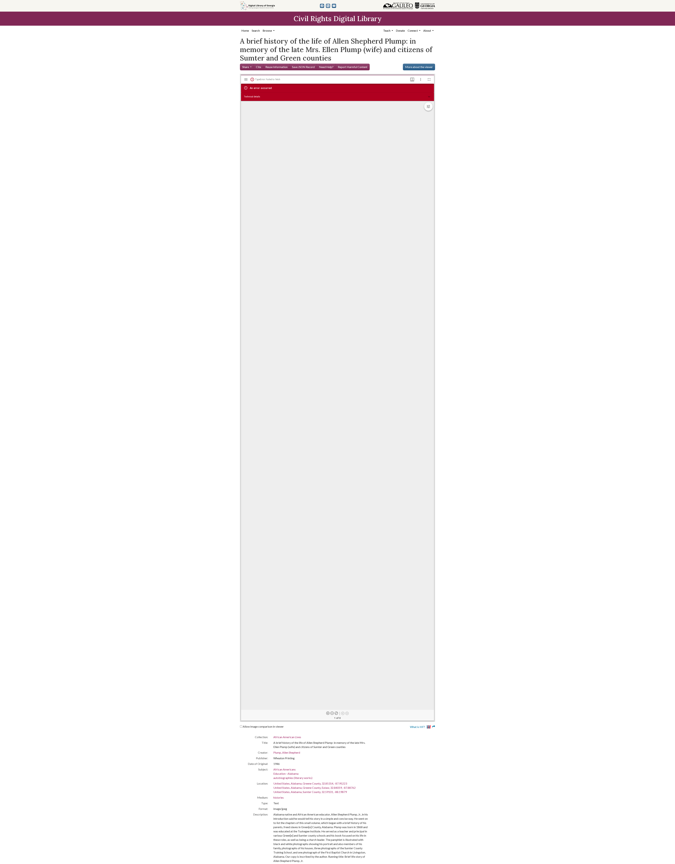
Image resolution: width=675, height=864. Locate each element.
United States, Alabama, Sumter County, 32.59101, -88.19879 (310, 792)
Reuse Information (276, 67)
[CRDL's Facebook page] (322, 6)
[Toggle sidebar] (246, 79)
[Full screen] (429, 79)
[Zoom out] (332, 713)
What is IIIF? (417, 726)
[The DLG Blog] (328, 6)
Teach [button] (387, 30)
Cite (258, 67)
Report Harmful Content (352, 67)
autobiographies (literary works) (292, 777)
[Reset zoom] (336, 713)
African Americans (284, 769)
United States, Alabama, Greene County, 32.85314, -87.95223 (310, 783)
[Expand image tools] (428, 106)
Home (245, 30)
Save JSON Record (303, 67)
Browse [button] (267, 30)
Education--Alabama (285, 773)
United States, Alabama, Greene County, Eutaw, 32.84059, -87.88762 (314, 787)
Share (245, 67)
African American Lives (287, 737)
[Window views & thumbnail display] (412, 79)
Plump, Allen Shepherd (286, 752)
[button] (337, 96)
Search (256, 30)
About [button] (427, 30)
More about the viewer (419, 67)
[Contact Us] (334, 6)
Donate (400, 30)
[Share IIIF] (431, 726)
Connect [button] (413, 30)
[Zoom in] (328, 713)
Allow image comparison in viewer (263, 726)
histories (278, 797)
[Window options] (420, 79)
